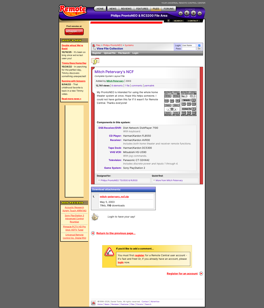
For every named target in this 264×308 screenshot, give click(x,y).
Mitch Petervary (115, 81)
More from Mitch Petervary (169, 180)
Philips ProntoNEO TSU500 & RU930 (119, 180)
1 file (127, 85)
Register (96, 53)
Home (100, 304)
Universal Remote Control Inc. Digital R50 (74, 236)
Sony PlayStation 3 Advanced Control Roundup (74, 218)
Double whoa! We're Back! (72, 47)
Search (148, 304)
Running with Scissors (73, 81)
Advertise (155, 301)
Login (135, 53)
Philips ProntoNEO (112, 45)
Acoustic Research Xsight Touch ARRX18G (74, 209)
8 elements (117, 85)
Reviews (115, 304)
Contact (145, 301)
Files (98, 45)
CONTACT (193, 21)
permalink (149, 85)
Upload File (110, 53)
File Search (124, 53)
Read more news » (71, 98)
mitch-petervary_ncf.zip (114, 196)
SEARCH (178, 21)
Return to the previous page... (116, 233)
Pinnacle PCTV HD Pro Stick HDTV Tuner (74, 228)
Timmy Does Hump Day (74, 63)
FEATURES (142, 8)
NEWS (113, 8)
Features (125, 304)
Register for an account (182, 273)
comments (136, 85)
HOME (100, 8)
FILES (156, 8)
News (107, 304)
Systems (129, 45)
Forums (139, 304)
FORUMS (169, 8)
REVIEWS (126, 8)
